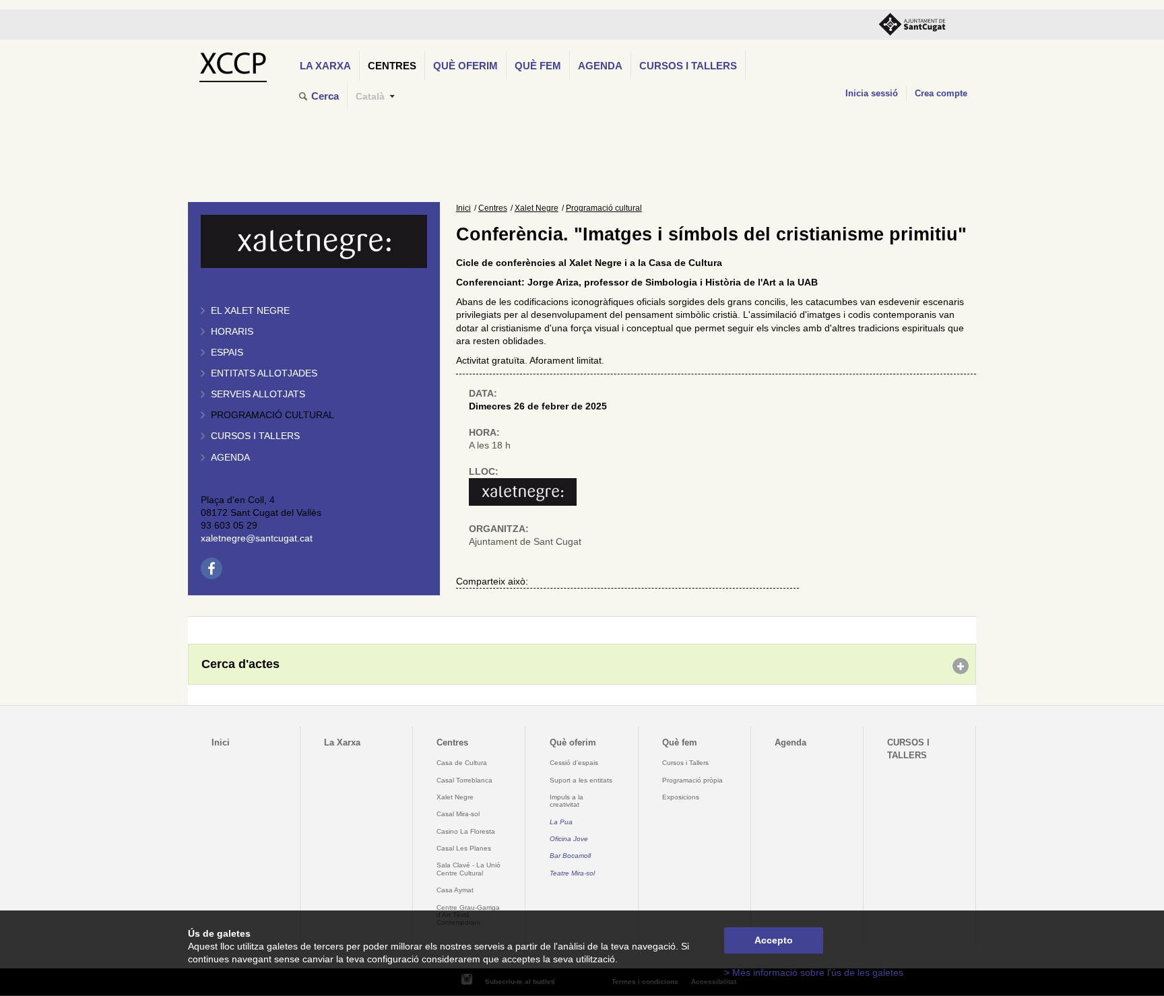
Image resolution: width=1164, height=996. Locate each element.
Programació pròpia (692, 780)
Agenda (600, 65)
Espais (227, 352)
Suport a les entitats (581, 780)
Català (370, 97)
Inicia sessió (871, 93)
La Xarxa (325, 65)
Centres (392, 65)
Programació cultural (272, 415)
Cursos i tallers (255, 436)
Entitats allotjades (264, 373)
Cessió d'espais (574, 762)
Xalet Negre (536, 208)
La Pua (561, 822)
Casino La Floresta (466, 831)
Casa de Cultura (462, 762)
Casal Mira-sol (458, 814)
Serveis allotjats (258, 394)
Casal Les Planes (464, 848)
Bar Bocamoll (570, 855)
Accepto (773, 940)
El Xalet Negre (250, 311)
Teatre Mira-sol (572, 873)
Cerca (325, 96)
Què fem (538, 65)
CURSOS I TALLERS (688, 65)
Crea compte (941, 93)
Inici (463, 208)
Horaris (232, 332)
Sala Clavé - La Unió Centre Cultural (468, 868)
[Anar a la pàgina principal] (233, 64)
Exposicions (680, 797)
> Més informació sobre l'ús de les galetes (813, 973)
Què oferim (465, 65)
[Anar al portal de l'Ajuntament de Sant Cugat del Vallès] (912, 24)
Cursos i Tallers (685, 762)
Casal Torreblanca (464, 780)
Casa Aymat (455, 890)
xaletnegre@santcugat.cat (257, 538)
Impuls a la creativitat (566, 800)
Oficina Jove (569, 838)
